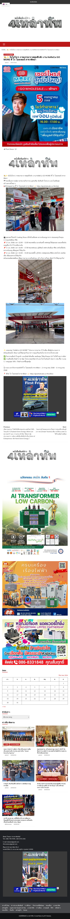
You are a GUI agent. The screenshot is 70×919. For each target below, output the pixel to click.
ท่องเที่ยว (49, 905)
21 (55, 695)
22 (63, 695)
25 (26, 698)
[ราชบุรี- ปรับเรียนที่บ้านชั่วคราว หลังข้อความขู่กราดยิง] (18, 770)
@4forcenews (8, 824)
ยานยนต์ (46, 908)
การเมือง (6, 744)
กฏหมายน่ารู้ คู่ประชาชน (18, 908)
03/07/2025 (14, 62)
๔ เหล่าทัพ (56, 905)
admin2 (7, 62)
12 (35, 691)
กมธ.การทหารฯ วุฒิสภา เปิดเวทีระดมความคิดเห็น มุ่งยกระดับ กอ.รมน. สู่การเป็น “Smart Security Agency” (17, 751)
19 (35, 695)
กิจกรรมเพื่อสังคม (38, 905)
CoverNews (38, 916)
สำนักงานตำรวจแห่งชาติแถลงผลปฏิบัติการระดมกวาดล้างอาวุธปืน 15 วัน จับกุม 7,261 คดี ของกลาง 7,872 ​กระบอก (51, 785)
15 (63, 691)
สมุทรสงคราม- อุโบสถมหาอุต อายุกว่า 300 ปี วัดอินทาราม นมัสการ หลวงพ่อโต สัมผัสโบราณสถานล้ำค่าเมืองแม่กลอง (51, 751)
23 (7, 698)
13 (45, 691)
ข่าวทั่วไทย (40, 744)
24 (17, 698)
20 (45, 695)
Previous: (19, 432)
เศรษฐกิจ (5, 908)
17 (17, 695)
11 (26, 691)
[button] (4, 44)
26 (35, 698)
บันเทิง (12, 910)
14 (55, 691)
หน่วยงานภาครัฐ (53, 779)
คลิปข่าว (58, 908)
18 (26, 695)
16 (7, 695)
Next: (51, 430)
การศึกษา (28, 905)
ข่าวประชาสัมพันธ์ (8, 54)
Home (25, 910)
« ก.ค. (4, 706)
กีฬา (52, 908)
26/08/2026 (13, 755)
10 (17, 691)
